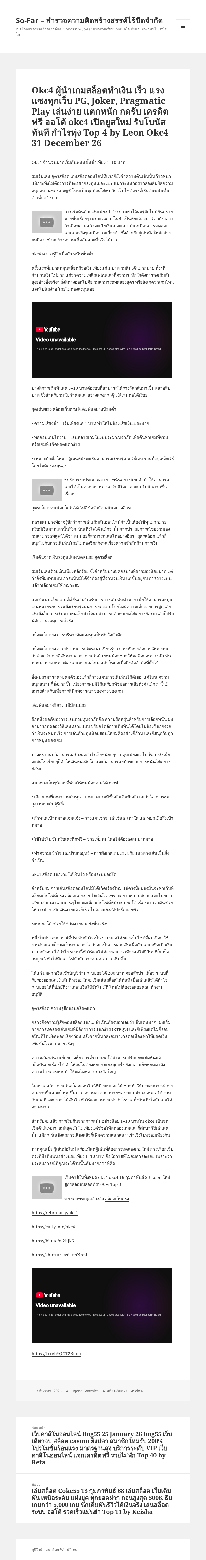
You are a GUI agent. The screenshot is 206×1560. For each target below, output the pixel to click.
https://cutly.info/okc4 (53, 1227)
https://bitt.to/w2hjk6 (53, 1241)
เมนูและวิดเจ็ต (183, 26)
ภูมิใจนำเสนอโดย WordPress (55, 1549)
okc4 (139, 1390)
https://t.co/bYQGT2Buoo (56, 1353)
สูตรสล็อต (40, 508)
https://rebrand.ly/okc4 (55, 1212)
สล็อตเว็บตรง (44, 649)
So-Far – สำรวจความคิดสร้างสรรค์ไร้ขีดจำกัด (89, 20)
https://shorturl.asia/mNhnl (59, 1255)
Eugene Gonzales (84, 1390)
